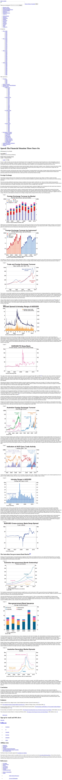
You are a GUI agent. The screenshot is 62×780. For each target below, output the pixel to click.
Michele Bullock (8, 133)
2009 (6, 52)
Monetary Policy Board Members (9, 85)
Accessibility (5, 766)
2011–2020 (5, 38)
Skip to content (3, 1)
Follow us (3, 723)
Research (4, 21)
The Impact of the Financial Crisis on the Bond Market (37, 711)
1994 (6, 70)
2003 (6, 59)
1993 (6, 71)
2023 (6, 35)
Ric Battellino (8, 136)
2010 (6, 51)
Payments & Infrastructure (8, 9)
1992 (6, 72)
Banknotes (5, 11)
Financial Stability (6, 10)
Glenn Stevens (8, 97)
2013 (6, 47)
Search (20, 5)
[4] (18, 394)
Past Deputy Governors (7, 132)
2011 (6, 49)
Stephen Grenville (8, 138)
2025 (6, 33)
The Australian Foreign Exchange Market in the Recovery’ (13, 704)
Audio (4, 159)
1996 (6, 68)
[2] (54, 299)
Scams (4, 773)
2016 (6, 44)
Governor (5, 78)
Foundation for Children (22, 752)
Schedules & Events (7, 769)
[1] (6, 153)
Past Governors (6, 86)
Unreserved (5, 746)
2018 (6, 41)
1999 (6, 64)
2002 (6, 60)
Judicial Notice (6, 764)
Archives (4, 22)
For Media (5, 763)
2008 (6, 53)
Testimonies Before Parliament (9, 143)
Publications (5, 18)
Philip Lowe (7, 87)
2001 (6, 61)
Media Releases (6, 16)
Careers (4, 24)
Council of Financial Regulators (9, 748)
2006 (6, 56)
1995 (6, 69)
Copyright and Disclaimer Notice (45, 755)
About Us (5, 13)
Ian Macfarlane (8, 110)
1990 (6, 74)
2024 (6, 34)
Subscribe (2, 720)
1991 (6, 73)
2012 (6, 48)
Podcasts (4, 145)
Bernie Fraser (7, 123)
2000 (6, 63)
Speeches (4, 17)
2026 (6, 32)
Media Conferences (6, 144)
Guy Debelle (7, 134)
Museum (4, 747)
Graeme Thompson (9, 139)
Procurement (5, 767)
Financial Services (6, 12)
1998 (6, 65)
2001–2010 (5, 50)
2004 (6, 58)
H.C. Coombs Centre (7, 750)
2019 (6, 40)
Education (5, 23)
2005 (6, 57)
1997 (6, 67)
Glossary (4, 768)
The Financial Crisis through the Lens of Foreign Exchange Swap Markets (37, 709)
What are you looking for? (5, 5)
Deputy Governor (6, 84)
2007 (6, 55)
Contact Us (5, 26)
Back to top (4, 715)
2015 (6, 45)
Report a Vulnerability (7, 772)
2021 (6, 37)
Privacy (4, 765)
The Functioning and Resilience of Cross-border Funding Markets (47, 706)
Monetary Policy (6, 7)
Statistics (4, 19)
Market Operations (6, 8)
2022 (6, 36)
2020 (6, 39)
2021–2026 (5, 31)
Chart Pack (5, 20)
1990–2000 (5, 62)
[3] (41, 375)
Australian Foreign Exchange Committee (11, 749)
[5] (30, 553)
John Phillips (7, 142)
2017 (6, 43)
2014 (6, 46)
